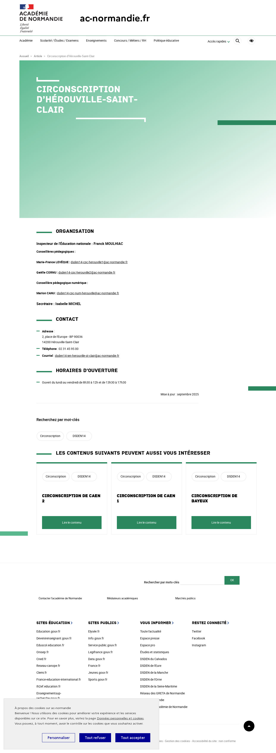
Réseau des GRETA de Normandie (162, 693)
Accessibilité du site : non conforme (214, 741)
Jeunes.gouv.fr (98, 672)
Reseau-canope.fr (48, 666)
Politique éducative (166, 40)
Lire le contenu (72, 522)
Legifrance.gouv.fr (100, 652)
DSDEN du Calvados (153, 659)
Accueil (24, 56)
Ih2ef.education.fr (48, 686)
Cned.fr (41, 659)
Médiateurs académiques (122, 598)
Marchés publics (185, 598)
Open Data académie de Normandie (163, 707)
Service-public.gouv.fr (102, 645)
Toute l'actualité (150, 631)
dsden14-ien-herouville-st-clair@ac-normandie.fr (87, 356)
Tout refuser (95, 737)
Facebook (198, 638)
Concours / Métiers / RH (130, 40)
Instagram (199, 645)
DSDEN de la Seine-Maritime (158, 686)
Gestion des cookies (177, 741)
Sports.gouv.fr (97, 679)
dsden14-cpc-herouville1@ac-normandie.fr (99, 262)
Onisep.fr (42, 652)
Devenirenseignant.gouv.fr (54, 638)
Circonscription (50, 436)
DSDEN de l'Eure (150, 666)
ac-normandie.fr (115, 18)
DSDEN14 (79, 436)
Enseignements (96, 40)
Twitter (196, 631)
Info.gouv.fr (96, 638)
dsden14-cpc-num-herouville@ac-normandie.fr (88, 293)
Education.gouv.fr (48, 631)
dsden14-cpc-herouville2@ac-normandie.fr (86, 272)
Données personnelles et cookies (120, 718)
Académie (26, 40)
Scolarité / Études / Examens (59, 40)
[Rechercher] (237, 41)
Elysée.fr (94, 631)
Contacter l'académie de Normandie (60, 598)
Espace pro (147, 645)
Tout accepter (133, 737)
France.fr (94, 666)
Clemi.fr (41, 672)
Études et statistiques (154, 652)
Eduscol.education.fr (50, 645)
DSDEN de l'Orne (151, 679)
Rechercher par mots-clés (161, 582)
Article (38, 56)
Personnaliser (58, 737)
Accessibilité (251, 41)
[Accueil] (41, 18)
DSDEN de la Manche (154, 672)
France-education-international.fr (58, 679)
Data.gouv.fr (96, 659)
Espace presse (149, 638)
